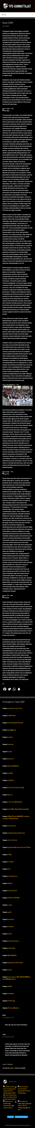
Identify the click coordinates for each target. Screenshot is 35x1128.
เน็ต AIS (10, 883)
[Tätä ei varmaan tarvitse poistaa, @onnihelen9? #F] (25, 1093)
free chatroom (12, 826)
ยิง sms (10, 795)
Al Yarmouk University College (16, 787)
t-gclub (10, 905)
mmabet (10, 737)
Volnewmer (11, 919)
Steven (10, 934)
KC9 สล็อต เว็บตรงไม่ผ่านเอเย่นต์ (18, 809)
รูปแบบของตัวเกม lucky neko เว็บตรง (19, 847)
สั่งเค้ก (10, 986)
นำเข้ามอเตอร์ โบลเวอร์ (15, 723)
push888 (10, 773)
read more (11, 744)
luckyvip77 (11, 926)
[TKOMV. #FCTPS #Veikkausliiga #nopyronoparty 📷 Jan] (10, 1107)
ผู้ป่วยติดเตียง (12, 955)
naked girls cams (12, 876)
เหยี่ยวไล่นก (12, 715)
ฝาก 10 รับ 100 (12, 840)
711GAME (11, 862)
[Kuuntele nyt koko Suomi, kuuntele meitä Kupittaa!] (10, 1093)
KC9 (9, 869)
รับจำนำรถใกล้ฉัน (13, 898)
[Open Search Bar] (32, 14)
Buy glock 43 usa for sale (15, 708)
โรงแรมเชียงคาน (13, 1008)
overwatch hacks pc (13, 941)
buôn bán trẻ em (12, 890)
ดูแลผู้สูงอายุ (12, 730)
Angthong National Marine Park (16, 833)
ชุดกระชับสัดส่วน (13, 766)
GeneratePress (26, 1125)
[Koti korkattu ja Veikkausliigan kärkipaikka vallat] (25, 1107)
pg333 (10, 912)
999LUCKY (11, 780)
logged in (12, 1068)
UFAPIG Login (11, 1001)
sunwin (10, 970)
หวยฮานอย (11, 948)
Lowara (10, 751)
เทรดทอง (11, 993)
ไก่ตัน (10, 854)
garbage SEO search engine (15, 962)
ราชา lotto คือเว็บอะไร (15, 802)
